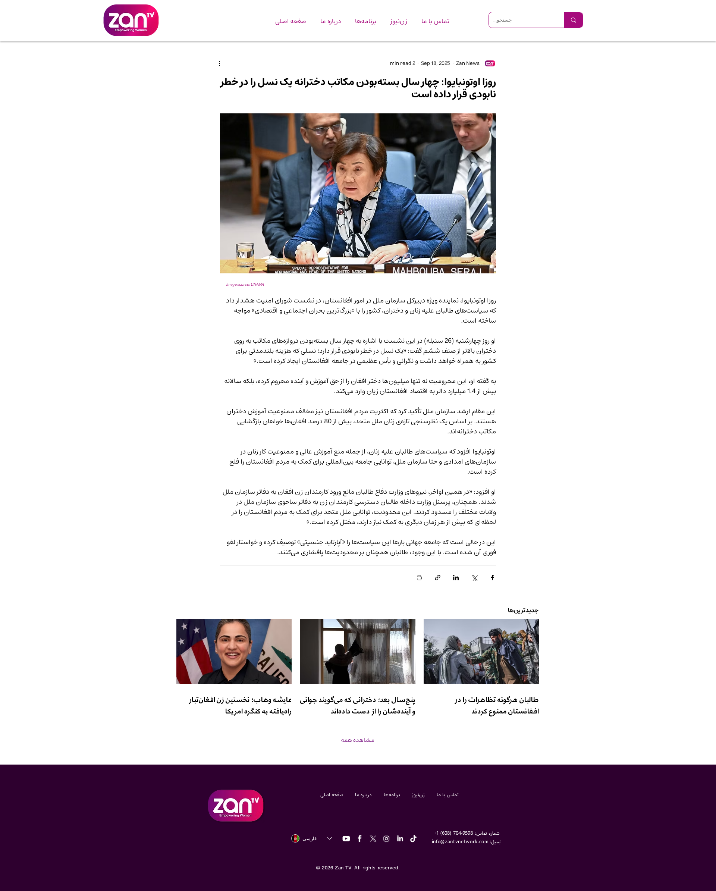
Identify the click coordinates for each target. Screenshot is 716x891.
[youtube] (346, 839)
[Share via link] (437, 577)
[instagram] (386, 839)
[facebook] (360, 839)
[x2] (373, 839)
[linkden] (400, 839)
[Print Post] (419, 577)
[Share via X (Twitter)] (474, 577)
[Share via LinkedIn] (455, 577)
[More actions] (224, 63)
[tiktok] (413, 839)
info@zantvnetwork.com (460, 841)
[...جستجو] (573, 20)
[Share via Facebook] (492, 577)
